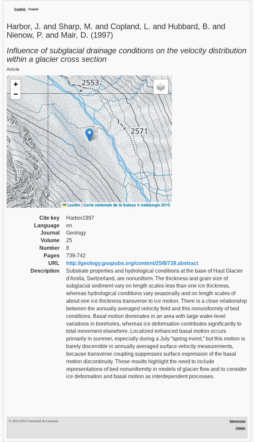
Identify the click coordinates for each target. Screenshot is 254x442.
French (33, 9)
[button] (89, 135)
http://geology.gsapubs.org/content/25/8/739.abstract (132, 263)
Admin (240, 428)
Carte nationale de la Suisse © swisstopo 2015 (126, 205)
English (19, 9)
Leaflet (73, 205)
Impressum (237, 421)
